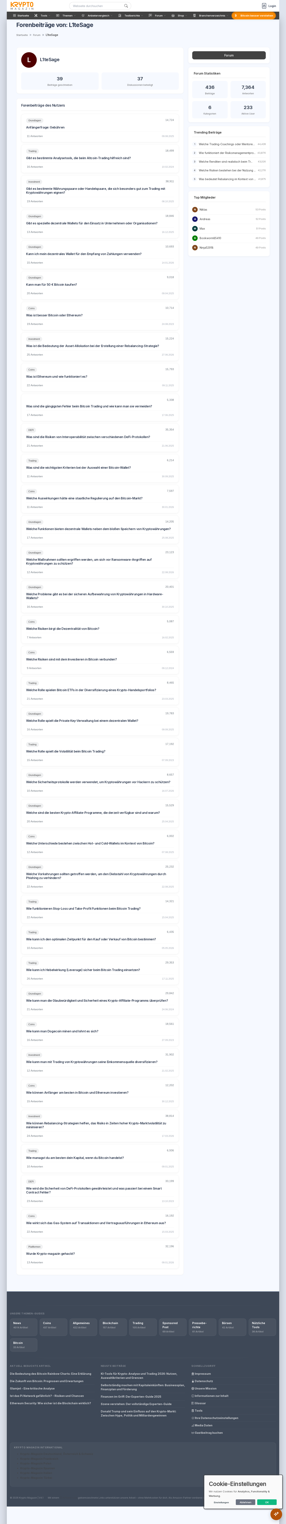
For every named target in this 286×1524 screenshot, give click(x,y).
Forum (36, 34)
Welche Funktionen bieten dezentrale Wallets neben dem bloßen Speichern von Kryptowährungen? (98, 529)
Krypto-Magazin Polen (35, 1463)
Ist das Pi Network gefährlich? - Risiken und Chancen (47, 1395)
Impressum (202, 1373)
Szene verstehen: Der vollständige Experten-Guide (136, 1404)
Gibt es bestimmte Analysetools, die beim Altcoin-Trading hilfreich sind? (78, 158)
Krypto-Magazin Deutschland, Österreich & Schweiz (56, 1453)
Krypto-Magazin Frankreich (39, 1458)
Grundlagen (34, 120)
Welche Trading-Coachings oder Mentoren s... (228, 144)
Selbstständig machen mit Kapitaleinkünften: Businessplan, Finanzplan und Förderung (143, 1387)
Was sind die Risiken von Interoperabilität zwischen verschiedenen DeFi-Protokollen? (88, 437)
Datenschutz (203, 1381)
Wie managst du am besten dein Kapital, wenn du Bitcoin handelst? (75, 1158)
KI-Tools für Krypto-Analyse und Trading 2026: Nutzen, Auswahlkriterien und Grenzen (139, 1375)
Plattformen (34, 1246)
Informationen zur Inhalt (211, 1395)
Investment (34, 182)
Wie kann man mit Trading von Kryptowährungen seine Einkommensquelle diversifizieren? (91, 1062)
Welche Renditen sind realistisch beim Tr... (225, 161)
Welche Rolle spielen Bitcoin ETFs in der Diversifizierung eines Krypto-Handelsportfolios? (91, 690)
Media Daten (203, 1425)
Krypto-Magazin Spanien (37, 1468)
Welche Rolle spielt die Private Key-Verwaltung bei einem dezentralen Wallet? (82, 721)
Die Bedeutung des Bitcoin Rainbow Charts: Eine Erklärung (50, 1373)
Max (202, 228)
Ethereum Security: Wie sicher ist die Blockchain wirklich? (50, 1403)
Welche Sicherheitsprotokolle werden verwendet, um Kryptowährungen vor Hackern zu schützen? (98, 782)
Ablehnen (245, 1502)
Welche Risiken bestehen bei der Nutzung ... (227, 170)
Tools (198, 1410)
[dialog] (243, 1491)
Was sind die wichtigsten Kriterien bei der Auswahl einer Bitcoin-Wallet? (78, 468)
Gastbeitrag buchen (208, 1432)
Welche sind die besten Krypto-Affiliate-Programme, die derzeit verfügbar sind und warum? (93, 813)
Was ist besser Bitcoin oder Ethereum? (54, 315)
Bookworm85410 (210, 238)
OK (267, 1502)
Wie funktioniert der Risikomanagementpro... (227, 152)
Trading (32, 151)
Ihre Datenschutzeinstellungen (216, 1418)
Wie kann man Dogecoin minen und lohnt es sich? (62, 1031)
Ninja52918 (206, 247)
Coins (31, 308)
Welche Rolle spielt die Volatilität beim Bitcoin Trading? (65, 751)
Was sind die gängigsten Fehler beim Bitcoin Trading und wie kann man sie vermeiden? (89, 406)
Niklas (203, 209)
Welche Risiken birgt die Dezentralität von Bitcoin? (62, 629)
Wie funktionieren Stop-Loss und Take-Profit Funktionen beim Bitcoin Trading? (83, 908)
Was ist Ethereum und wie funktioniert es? (56, 376)
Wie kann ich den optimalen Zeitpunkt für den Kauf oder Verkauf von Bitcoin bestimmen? (91, 939)
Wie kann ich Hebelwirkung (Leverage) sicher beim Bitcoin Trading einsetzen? (83, 970)
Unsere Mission (205, 1388)
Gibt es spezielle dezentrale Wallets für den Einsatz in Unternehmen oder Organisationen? (92, 223)
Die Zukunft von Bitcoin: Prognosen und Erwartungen (46, 1381)
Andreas (205, 219)
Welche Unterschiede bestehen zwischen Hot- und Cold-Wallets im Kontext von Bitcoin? (90, 843)
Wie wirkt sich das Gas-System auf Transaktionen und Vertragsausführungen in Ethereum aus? (96, 1223)
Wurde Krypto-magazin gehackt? (50, 1254)
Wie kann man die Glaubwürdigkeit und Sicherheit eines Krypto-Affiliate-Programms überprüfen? (97, 1000)
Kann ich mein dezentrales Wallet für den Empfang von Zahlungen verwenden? (84, 254)
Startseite (22, 34)
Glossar (200, 1403)
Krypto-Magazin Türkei (36, 1477)
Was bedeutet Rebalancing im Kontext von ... (227, 179)
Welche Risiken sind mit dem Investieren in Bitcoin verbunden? (71, 659)
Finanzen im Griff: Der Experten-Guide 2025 (131, 1396)
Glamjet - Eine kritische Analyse (32, 1388)
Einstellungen (221, 1502)
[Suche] (126, 6)
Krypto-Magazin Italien (36, 1473)
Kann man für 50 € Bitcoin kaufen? (51, 284)
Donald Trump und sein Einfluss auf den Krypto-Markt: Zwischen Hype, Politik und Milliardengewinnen (138, 1413)
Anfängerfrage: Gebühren (45, 127)
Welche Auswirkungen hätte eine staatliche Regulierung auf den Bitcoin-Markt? (84, 498)
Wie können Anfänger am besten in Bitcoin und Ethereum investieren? (77, 1092)
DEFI (31, 430)
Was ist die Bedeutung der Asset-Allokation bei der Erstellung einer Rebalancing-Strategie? (92, 346)
